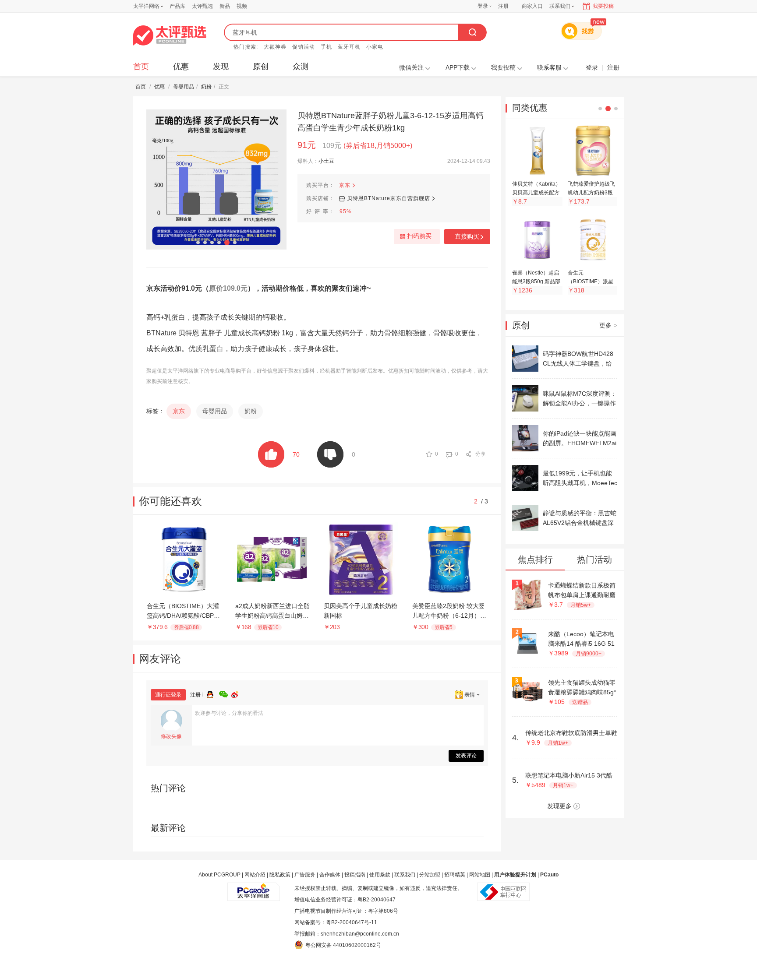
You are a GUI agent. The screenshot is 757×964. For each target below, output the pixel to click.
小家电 (374, 47)
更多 (608, 325)
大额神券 (275, 47)
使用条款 (379, 875)
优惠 (181, 66)
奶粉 (206, 87)
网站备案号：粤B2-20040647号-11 (335, 922)
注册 (503, 6)
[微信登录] (225, 693)
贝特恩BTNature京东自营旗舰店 (388, 198)
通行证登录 (168, 695)
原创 (261, 66)
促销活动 (303, 47)
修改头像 (171, 736)
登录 (483, 6)
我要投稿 (603, 6)
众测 (300, 66)
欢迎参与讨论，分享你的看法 (229, 713)
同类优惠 (529, 108)
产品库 (177, 6)
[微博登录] (237, 693)
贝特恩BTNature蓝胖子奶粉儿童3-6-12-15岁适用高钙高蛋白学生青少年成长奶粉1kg (390, 121)
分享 (480, 454)
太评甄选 (202, 6)
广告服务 (304, 875)
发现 (221, 66)
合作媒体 (329, 875)
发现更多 (559, 805)
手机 (326, 47)
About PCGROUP (219, 875)
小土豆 (326, 161)
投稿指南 (354, 875)
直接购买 (467, 236)
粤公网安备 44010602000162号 (343, 945)
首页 (141, 66)
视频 (242, 6)
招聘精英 (454, 875)
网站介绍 (254, 875)
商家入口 (532, 6)
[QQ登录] (213, 693)
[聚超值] (169, 35)
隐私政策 (279, 875)
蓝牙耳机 (349, 47)
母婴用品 (183, 87)
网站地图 (479, 875)
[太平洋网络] (253, 888)
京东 (344, 185)
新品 (224, 6)
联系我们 (404, 875)
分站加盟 (429, 875)
